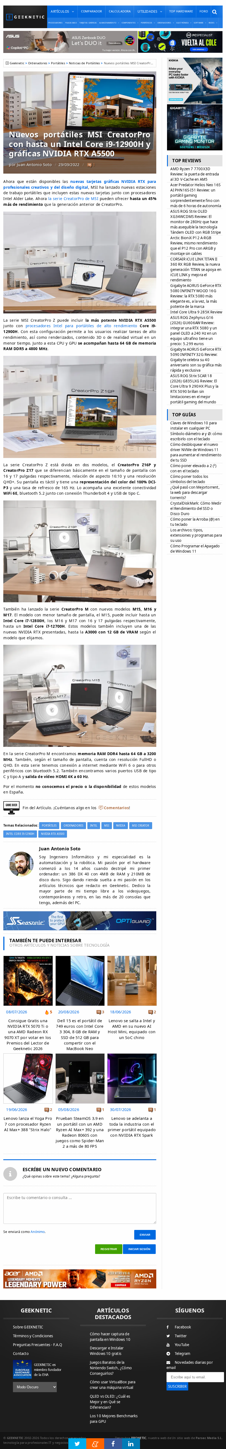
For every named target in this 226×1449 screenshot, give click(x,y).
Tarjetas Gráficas (88, 23)
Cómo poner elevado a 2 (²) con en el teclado (193, 468)
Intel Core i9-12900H (20, 834)
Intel (93, 825)
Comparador (91, 11)
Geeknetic (17, 63)
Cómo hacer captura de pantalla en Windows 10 (110, 1336)
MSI (106, 825)
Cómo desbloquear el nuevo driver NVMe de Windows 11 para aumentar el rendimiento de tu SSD (195, 452)
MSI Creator (140, 825)
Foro (204, 11)
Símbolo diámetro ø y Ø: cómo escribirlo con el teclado (196, 436)
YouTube (182, 1344)
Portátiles (58, 63)
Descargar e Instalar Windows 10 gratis (107, 1351)
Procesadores (55, 23)
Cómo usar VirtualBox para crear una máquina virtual (113, 1384)
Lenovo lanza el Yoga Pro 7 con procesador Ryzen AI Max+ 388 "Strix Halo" (28, 1124)
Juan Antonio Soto (34, 164)
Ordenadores (37, 63)
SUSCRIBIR (177, 1386)
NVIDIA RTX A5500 (52, 834)
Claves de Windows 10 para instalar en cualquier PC (193, 425)
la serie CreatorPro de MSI (73, 198)
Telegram (182, 1353)
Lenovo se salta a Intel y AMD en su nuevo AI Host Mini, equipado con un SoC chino (131, 1029)
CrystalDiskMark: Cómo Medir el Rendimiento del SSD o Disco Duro (195, 508)
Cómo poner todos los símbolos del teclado (189, 479)
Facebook (183, 1327)
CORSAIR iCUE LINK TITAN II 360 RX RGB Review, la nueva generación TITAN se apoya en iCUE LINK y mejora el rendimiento (195, 270)
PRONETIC (138, 1438)
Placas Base (71, 23)
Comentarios (116, 807)
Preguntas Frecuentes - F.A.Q (37, 1344)
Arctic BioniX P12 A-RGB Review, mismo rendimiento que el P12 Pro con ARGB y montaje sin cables (193, 245)
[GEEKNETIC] (25, 17)
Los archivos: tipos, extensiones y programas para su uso (196, 535)
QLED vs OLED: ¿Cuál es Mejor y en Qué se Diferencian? (110, 1402)
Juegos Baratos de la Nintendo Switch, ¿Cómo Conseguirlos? (111, 1368)
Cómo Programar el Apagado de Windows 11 (195, 549)
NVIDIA (120, 825)
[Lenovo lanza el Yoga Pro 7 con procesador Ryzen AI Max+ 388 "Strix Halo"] (28, 1055)
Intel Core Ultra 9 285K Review (196, 312)
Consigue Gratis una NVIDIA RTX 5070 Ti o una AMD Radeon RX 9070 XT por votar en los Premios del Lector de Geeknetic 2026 (27, 1034)
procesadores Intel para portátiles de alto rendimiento (81, 325)
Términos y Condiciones (33, 1335)
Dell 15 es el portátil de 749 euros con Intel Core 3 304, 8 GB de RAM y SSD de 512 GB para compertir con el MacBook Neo (79, 1034)
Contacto (21, 1353)
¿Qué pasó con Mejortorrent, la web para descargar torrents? (194, 492)
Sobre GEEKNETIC (28, 1327)
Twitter (181, 1335)
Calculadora (120, 11)
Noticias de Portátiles (84, 63)
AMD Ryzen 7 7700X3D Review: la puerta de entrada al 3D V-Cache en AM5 (194, 174)
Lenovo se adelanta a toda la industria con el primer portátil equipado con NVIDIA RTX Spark (132, 1127)
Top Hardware (181, 11)
